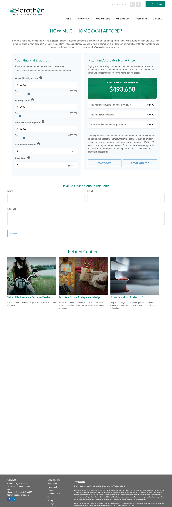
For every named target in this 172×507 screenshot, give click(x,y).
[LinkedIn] (132, 4)
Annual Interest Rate (27, 144)
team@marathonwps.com (18, 494)
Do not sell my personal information (123, 505)
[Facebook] (138, 4)
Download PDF (140, 163)
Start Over (104, 163)
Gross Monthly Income (28, 78)
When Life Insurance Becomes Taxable (29, 297)
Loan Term (22, 158)
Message (11, 208)
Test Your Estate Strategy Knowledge (79, 297)
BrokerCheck (120, 486)
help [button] (40, 77)
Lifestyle (50, 503)
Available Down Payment (30, 122)
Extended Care (53, 493)
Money (50, 500)
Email (90, 190)
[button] (68, 18)
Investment (52, 487)
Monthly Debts (24, 100)
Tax (49, 497)
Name (10, 190)
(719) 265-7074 (120, 4)
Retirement (52, 483)
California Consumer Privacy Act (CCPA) (141, 503)
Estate (50, 490)
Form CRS (81, 482)
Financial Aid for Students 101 (127, 297)
